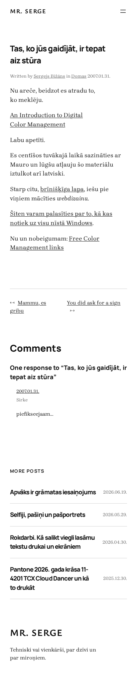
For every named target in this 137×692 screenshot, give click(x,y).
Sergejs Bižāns (49, 76)
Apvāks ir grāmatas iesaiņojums (53, 492)
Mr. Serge (28, 11)
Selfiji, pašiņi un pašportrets (47, 514)
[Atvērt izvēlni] (123, 11)
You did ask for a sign (93, 303)
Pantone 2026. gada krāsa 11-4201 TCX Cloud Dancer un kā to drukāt (49, 578)
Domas (78, 76)
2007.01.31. (27, 391)
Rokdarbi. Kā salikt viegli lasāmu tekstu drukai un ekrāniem (52, 542)
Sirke (22, 400)
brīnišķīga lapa (62, 189)
